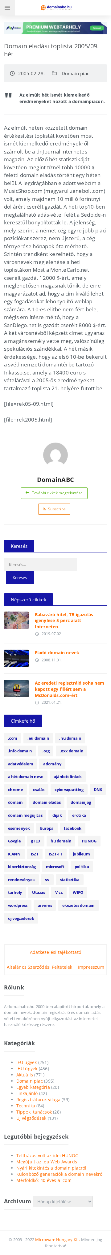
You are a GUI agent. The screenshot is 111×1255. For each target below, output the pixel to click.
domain (15, 802)
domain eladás (46, 802)
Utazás (38, 892)
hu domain (61, 841)
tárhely (15, 892)
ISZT (35, 854)
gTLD (35, 841)
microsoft (55, 866)
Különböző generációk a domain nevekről (60, 1174)
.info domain (20, 751)
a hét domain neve (25, 776)
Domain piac (75, 73)
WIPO (78, 892)
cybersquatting (69, 789)
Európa (47, 828)
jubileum (81, 854)
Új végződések (31, 1118)
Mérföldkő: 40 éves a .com (44, 1180)
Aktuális (24, 1075)
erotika (79, 815)
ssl (47, 879)
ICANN (14, 854)
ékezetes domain (78, 905)
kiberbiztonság (22, 866)
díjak (57, 815)
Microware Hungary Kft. (57, 1239)
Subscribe (57, 509)
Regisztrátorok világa (38, 1099)
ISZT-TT (55, 854)
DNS (98, 789)
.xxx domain (72, 751)
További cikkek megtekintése (57, 493)
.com (12, 738)
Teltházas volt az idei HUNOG (47, 1155)
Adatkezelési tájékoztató (55, 952)
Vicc (59, 892)
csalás (38, 789)
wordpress (17, 905)
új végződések (21, 918)
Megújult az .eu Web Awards (46, 1162)
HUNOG (89, 841)
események (19, 828)
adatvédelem (20, 764)
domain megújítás (25, 815)
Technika (25, 1106)
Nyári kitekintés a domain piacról (51, 1168)
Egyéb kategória (33, 1087)
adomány (52, 764)
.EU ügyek (26, 1062)
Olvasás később (16, 619)
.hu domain (70, 738)
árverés (45, 905)
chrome (15, 789)
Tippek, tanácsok (34, 1112)
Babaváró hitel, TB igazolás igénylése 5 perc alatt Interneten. (64, 621)
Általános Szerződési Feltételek (39, 967)
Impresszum (91, 967)
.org (45, 751)
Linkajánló (27, 1093)
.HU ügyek (27, 1068)
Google (14, 841)
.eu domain (38, 738)
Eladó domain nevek (57, 653)
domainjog (81, 802)
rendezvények (21, 879)
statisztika (70, 879)
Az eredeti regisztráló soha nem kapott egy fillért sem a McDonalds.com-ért (70, 689)
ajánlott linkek (68, 776)
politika (82, 866)
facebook (72, 828)
